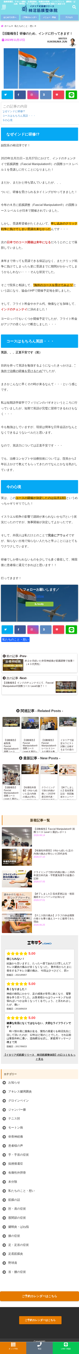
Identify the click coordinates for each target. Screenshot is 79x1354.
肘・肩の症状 (17, 1208)
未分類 (12, 1181)
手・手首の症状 (18, 1154)
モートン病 (15, 1127)
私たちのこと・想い (15, 639)
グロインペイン (18, 1100)
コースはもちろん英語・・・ (19, 115)
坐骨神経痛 (15, 1136)
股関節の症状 (17, 1217)
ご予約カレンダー (29, 17)
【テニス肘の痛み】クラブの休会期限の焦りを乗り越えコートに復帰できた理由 (54, 918)
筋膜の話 (14, 1199)
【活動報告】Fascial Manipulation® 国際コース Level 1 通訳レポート (54, 830)
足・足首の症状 (18, 1244)
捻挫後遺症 (15, 1163)
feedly (40, 604)
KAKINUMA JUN (57, 41)
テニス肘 (14, 1118)
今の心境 (7, 120)
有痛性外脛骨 (17, 1172)
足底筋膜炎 (15, 1253)
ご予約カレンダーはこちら (39, 1296)
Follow (39, 596)
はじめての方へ (9, 17)
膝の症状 (14, 1235)
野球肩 (12, 1262)
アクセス (69, 17)
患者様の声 (15, 1145)
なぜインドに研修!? (14, 111)
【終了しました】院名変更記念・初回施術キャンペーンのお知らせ (54, 895)
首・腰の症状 (17, 1271)
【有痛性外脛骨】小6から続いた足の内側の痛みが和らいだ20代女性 (53, 852)
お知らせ (14, 1082)
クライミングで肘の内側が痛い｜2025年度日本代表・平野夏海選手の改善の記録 (54, 875)
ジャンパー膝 (17, 1109)
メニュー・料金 (49, 17)
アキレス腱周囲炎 (20, 1091)
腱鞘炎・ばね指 (18, 1226)
